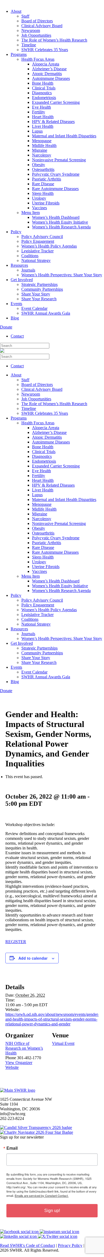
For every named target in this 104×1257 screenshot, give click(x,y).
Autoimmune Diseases (51, 78)
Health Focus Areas (37, 59)
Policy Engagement (37, 241)
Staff (25, 16)
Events (16, 303)
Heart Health (43, 116)
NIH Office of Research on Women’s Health (24, 1048)
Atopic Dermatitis (47, 73)
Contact (17, 336)
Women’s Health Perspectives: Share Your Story (61, 275)
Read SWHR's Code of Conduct (27, 1245)
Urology (39, 198)
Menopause (41, 140)
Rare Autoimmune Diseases (55, 188)
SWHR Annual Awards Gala (45, 313)
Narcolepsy (41, 155)
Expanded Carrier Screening (56, 102)
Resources (19, 265)
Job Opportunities (36, 35)
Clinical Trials (43, 88)
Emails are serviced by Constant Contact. (42, 1195)
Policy (16, 231)
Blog (15, 318)
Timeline (28, 45)
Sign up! (52, 1210)
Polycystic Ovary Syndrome (55, 174)
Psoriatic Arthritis (46, 179)
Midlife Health (44, 145)
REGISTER (15, 941)
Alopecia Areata (45, 64)
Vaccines (39, 208)
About (16, 11)
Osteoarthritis (43, 169)
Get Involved (22, 279)
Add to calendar (32, 958)
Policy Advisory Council (42, 236)
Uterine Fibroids (45, 203)
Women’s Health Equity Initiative (60, 222)
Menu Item (30, 212)
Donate (6, 327)
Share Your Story (35, 294)
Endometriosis (44, 97)
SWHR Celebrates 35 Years (44, 49)
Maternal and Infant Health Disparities (64, 136)
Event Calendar (34, 308)
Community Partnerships (42, 289)
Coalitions (29, 255)
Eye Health (41, 107)
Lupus (37, 131)
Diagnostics (42, 93)
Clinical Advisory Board (41, 25)
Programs (19, 54)
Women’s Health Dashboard (55, 217)
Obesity (38, 164)
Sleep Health (43, 193)
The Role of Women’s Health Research (54, 40)
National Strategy (36, 260)
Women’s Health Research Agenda (61, 227)
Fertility (38, 112)
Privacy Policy (70, 1245)
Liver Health (42, 126)
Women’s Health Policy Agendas (49, 246)
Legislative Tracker (37, 251)
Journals (28, 270)
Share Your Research (39, 299)
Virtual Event (63, 1043)
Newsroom (30, 30)
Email (12, 1148)
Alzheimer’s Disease (49, 69)
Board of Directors (37, 21)
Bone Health (42, 83)
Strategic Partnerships (39, 284)
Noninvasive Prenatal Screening (59, 160)
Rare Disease (43, 184)
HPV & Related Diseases (53, 121)
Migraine (39, 150)
